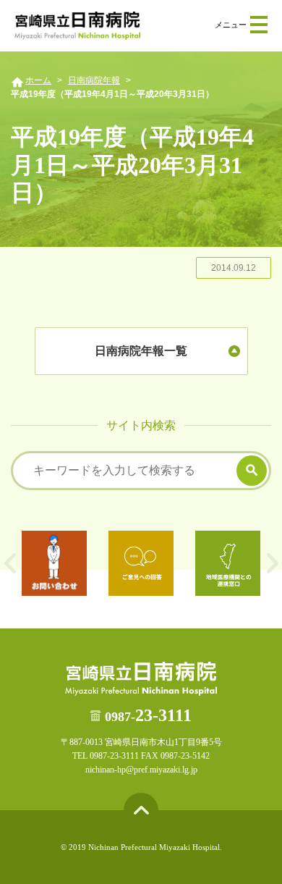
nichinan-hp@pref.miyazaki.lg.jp (141, 770)
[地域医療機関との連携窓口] (227, 563)
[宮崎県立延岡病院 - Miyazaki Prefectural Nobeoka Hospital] (77, 26)
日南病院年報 (94, 80)
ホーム (38, 80)
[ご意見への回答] (141, 563)
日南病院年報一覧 (141, 351)
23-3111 (148, 715)
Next (272, 563)
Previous (10, 563)
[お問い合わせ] (54, 563)
